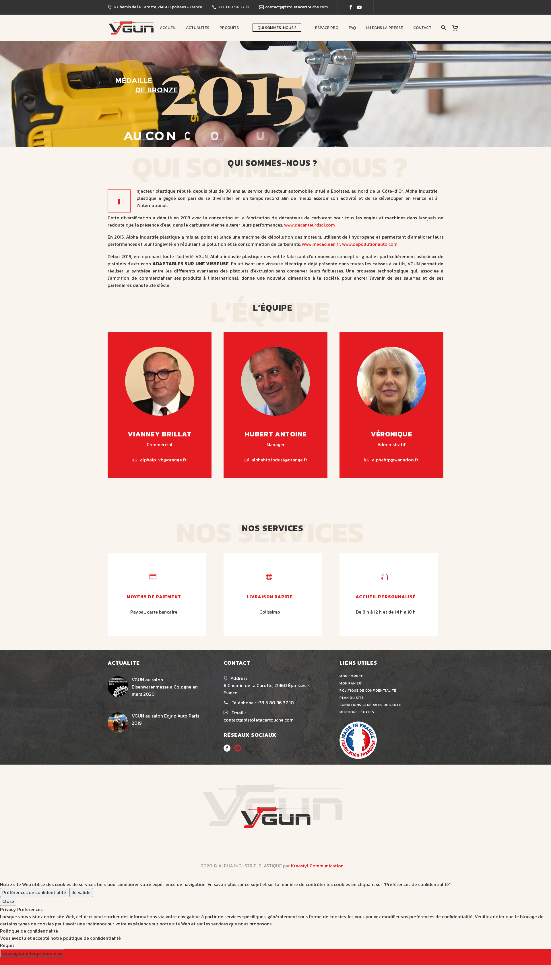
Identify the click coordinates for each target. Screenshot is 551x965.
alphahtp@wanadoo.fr (395, 459)
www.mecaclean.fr (321, 244)
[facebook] (227, 750)
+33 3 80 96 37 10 (233, 7)
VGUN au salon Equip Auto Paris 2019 (165, 719)
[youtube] (237, 750)
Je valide (81, 892)
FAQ (352, 28)
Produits (229, 28)
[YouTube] (359, 7)
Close (8, 901)
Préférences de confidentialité (34, 892)
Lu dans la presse (384, 28)
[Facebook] (350, 7)
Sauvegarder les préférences (32, 953)
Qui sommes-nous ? (276, 28)
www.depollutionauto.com (369, 244)
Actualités (197, 28)
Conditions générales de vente (370, 704)
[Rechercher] (443, 27)
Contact (422, 28)
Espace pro (326, 28)
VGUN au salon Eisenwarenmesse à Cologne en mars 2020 (165, 686)
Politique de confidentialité (367, 690)
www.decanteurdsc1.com (309, 224)
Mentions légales (356, 712)
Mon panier (350, 683)
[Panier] (457, 27)
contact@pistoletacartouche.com (296, 7)
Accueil (168, 28)
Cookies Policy (75, 961)
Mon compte (351, 676)
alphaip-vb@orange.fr (163, 459)
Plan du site (351, 697)
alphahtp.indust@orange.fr (279, 459)
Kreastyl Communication (317, 865)
